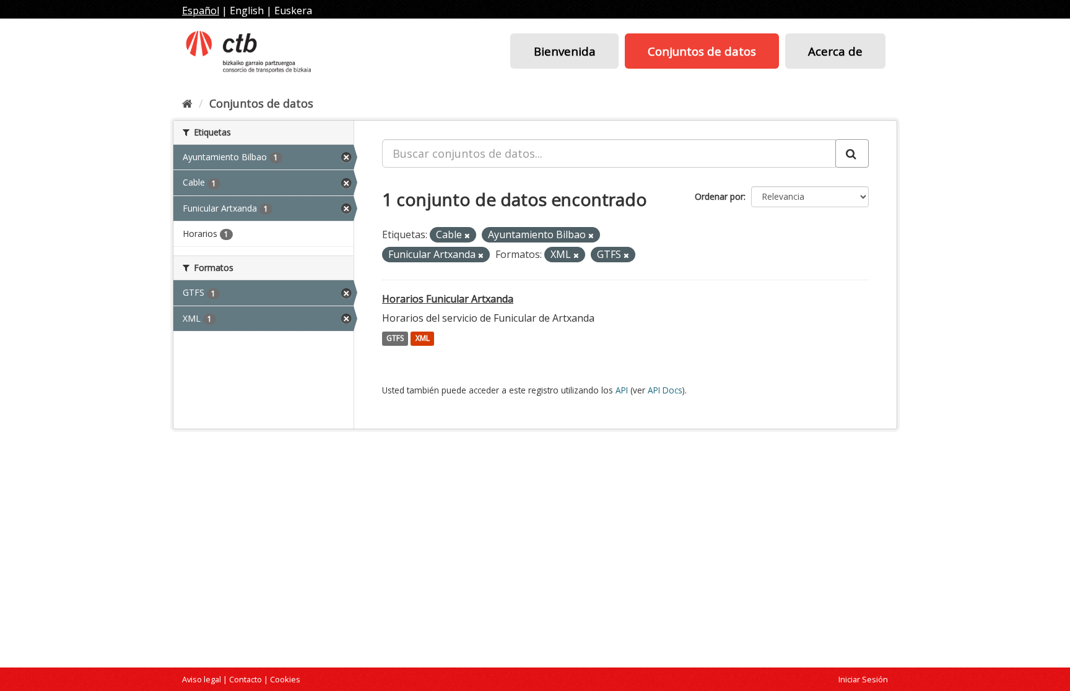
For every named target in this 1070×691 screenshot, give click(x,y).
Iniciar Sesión (863, 679)
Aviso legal (201, 679)
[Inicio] (187, 103)
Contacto (245, 679)
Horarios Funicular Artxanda (447, 299)
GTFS (395, 338)
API (621, 390)
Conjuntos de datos (702, 51)
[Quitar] (467, 235)
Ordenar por (719, 196)
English (247, 10)
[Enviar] (852, 153)
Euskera (293, 10)
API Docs (665, 390)
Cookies (285, 679)
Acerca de (835, 51)
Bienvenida (565, 51)
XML (422, 338)
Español (200, 10)
